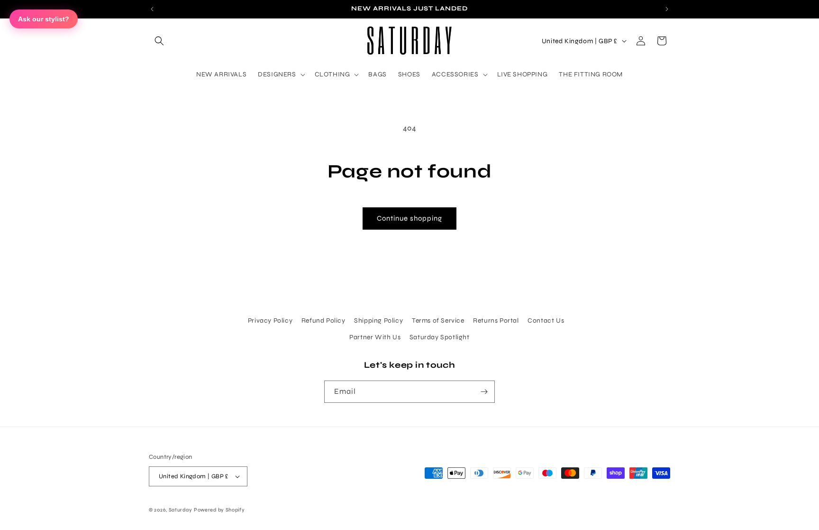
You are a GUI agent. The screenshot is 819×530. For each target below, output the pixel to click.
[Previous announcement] (152, 9)
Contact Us (546, 320)
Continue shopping (409, 218)
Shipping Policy (378, 320)
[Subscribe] (483, 392)
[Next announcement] (666, 9)
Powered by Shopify (219, 510)
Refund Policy (323, 320)
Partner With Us (374, 337)
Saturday (180, 510)
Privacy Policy (270, 320)
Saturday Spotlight (440, 337)
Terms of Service (438, 320)
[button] (159, 40)
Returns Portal (496, 320)
